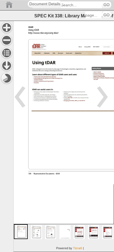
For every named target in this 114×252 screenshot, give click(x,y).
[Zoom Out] (6, 40)
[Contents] (6, 52)
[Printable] (6, 78)
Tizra (77, 248)
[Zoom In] (6, 27)
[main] (63, 136)
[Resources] (6, 65)
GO (106, 4)
